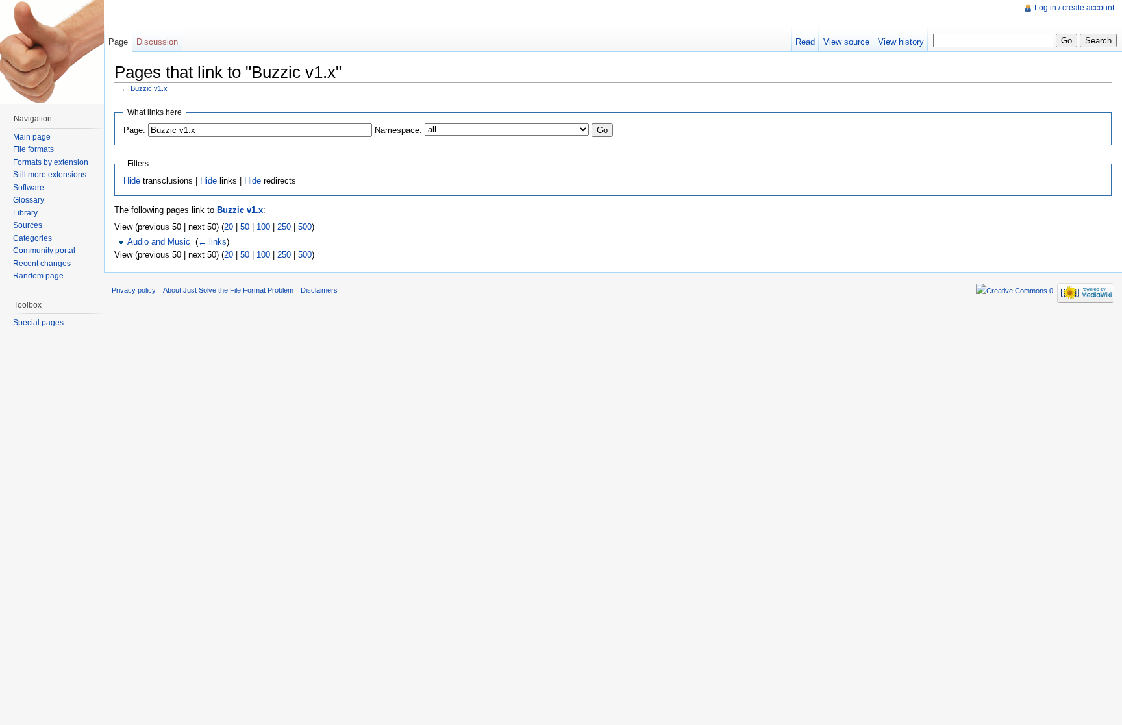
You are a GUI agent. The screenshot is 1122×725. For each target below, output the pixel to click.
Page (118, 42)
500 (305, 227)
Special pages (38, 322)
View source (846, 42)
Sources (27, 225)
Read (805, 42)
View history (901, 42)
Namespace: (398, 130)
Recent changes (42, 263)
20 (228, 227)
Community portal (44, 250)
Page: (134, 130)
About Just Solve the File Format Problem (228, 290)
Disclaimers (319, 290)
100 (263, 227)
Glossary (28, 199)
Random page (38, 275)
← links (212, 242)
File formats (33, 149)
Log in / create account (1074, 7)
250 (284, 227)
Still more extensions (49, 174)
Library (25, 212)
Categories (32, 238)
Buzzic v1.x (149, 88)
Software (28, 187)
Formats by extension (50, 162)
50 (244, 227)
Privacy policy (134, 290)
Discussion (157, 42)
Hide (131, 181)
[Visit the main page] (52, 52)
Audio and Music (158, 242)
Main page (32, 136)
